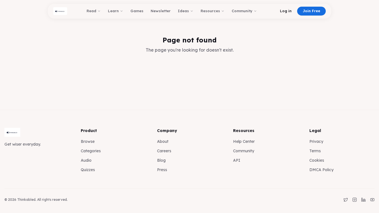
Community (242, 11)
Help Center (244, 141)
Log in (286, 11)
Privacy (316, 141)
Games (136, 11)
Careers (164, 150)
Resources (210, 11)
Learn (113, 11)
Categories (91, 150)
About (162, 141)
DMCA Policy (321, 169)
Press (162, 169)
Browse (88, 141)
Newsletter (161, 11)
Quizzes (88, 169)
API (236, 160)
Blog (161, 160)
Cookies (316, 160)
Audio (86, 160)
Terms (315, 150)
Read (91, 11)
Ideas (183, 11)
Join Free (311, 11)
